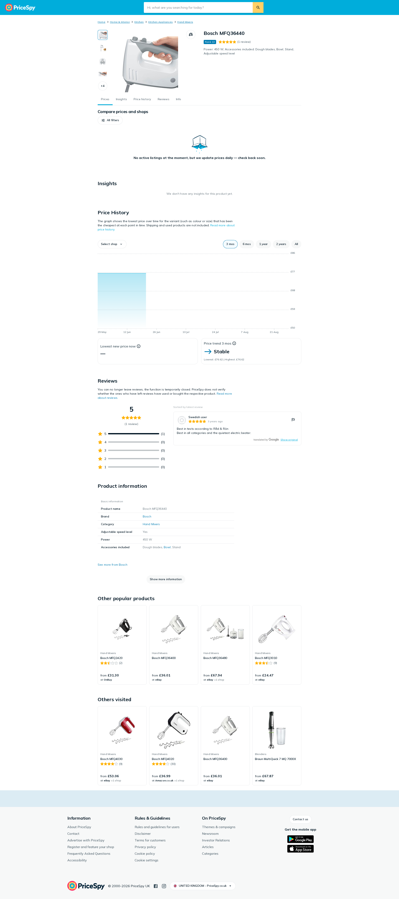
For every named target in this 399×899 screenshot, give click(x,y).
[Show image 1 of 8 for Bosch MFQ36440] (103, 35)
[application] (199, 293)
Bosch (147, 516)
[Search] (258, 7)
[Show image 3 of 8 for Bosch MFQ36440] (103, 61)
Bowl (167, 547)
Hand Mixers (185, 21)
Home (101, 21)
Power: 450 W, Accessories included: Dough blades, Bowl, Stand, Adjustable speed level (249, 51)
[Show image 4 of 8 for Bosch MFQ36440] (103, 74)
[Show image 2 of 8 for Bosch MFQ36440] (103, 48)
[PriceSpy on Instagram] (163, 886)
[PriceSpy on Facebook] (155, 886)
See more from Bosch (112, 564)
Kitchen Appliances (160, 21)
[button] (102, 86)
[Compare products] (190, 34)
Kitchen (139, 21)
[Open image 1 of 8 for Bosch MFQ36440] (147, 61)
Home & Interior (120, 21)
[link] (237, 428)
